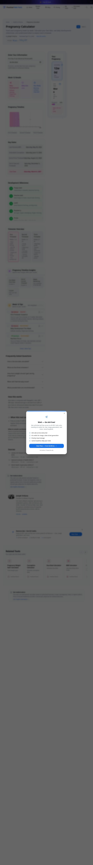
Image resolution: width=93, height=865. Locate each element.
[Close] (64, 413)
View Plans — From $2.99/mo (45, 446)
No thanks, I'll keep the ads (46, 450)
